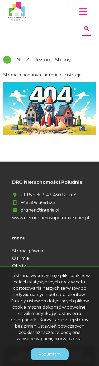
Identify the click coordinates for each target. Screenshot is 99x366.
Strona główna (27, 250)
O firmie (20, 258)
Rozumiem (50, 354)
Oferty (19, 265)
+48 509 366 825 (38, 202)
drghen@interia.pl (40, 210)
